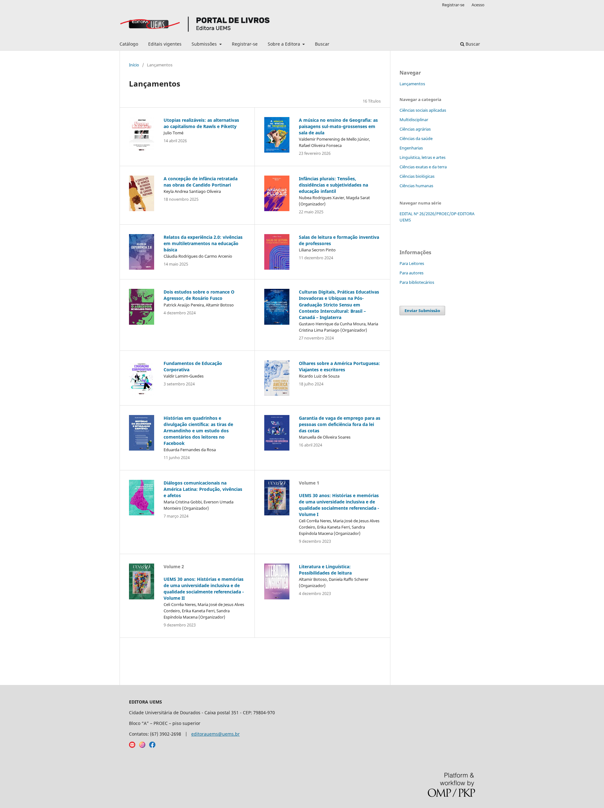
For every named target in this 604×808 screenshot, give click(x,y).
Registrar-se (245, 44)
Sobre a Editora (284, 44)
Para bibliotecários (417, 282)
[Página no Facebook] (152, 746)
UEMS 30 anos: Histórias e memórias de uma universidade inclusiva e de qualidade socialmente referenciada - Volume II (204, 588)
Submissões (205, 44)
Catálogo (129, 44)
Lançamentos (412, 84)
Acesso (478, 5)
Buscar (322, 44)
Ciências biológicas (417, 176)
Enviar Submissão (422, 310)
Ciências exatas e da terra (423, 167)
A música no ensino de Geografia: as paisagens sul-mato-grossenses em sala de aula (338, 126)
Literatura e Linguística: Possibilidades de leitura (325, 570)
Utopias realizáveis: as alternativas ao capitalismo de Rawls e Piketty (201, 123)
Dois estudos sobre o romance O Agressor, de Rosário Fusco (199, 295)
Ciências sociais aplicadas (423, 110)
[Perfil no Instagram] (142, 746)
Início (134, 65)
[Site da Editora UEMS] (132, 746)
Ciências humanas (416, 185)
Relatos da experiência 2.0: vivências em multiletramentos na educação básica (203, 243)
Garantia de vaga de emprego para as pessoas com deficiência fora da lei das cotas (339, 424)
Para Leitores (412, 263)
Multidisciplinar (414, 119)
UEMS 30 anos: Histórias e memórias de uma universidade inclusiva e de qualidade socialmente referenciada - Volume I (339, 504)
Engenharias (411, 148)
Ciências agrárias (415, 129)
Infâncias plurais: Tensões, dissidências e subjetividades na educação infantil (333, 185)
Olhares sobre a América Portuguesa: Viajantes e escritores (339, 366)
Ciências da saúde (416, 138)
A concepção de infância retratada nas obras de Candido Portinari (201, 182)
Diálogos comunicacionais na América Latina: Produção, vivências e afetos (203, 489)
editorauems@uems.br (215, 734)
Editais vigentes (165, 44)
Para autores (411, 273)
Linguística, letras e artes (422, 157)
